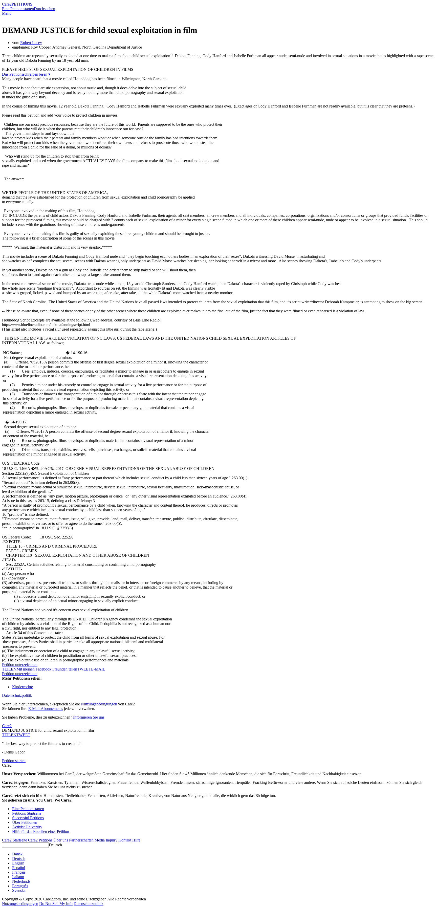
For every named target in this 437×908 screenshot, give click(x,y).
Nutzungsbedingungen (99, 704)
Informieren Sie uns (88, 717)
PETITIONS (22, 4)
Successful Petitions (28, 818)
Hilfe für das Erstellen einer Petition (40, 831)
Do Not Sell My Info (56, 903)
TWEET (84, 669)
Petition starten (14, 761)
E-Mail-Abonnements (45, 708)
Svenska (19, 890)
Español (18, 868)
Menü (6, 13)
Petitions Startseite (26, 813)
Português (20, 886)
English (18, 863)
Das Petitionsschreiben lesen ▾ (26, 74)
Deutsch (55, 845)
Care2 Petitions (40, 840)
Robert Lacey (31, 42)
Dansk (17, 854)
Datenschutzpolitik (17, 695)
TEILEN (9, 735)
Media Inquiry (106, 840)
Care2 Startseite (14, 840)
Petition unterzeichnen (19, 664)
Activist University (27, 827)
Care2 (7, 4)
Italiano (18, 877)
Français (19, 872)
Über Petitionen (24, 822)
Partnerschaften (81, 840)
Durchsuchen (44, 9)
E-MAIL (98, 669)
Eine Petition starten (18, 9)
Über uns (60, 840)
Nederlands (21, 881)
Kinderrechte (22, 687)
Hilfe (136, 840)
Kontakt (124, 840)
